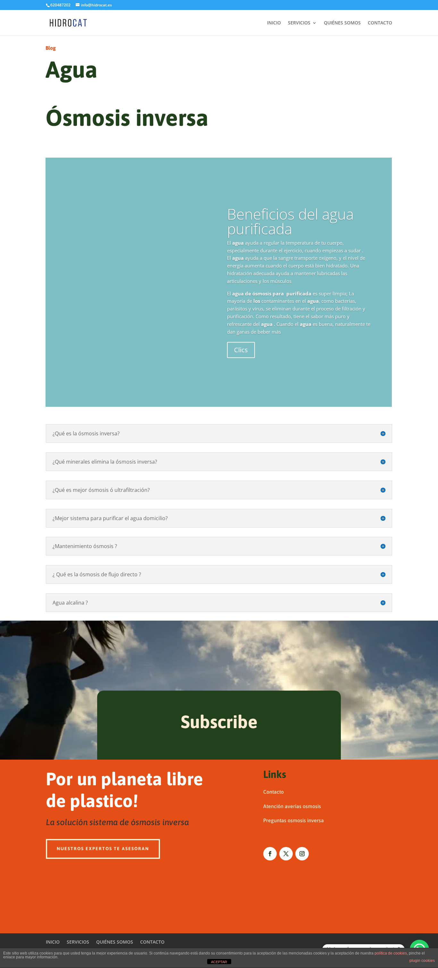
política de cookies (391, 953)
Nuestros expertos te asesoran (103, 848)
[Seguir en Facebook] (270, 853)
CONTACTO (380, 23)
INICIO (274, 23)
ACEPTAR (219, 962)
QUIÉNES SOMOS (342, 23)
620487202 (60, 5)
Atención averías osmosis (292, 806)
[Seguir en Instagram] (302, 853)
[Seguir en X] (286, 853)
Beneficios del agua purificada (290, 221)
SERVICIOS (299, 23)
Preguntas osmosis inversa (293, 820)
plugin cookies (422, 960)
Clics (241, 349)
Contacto (273, 792)
